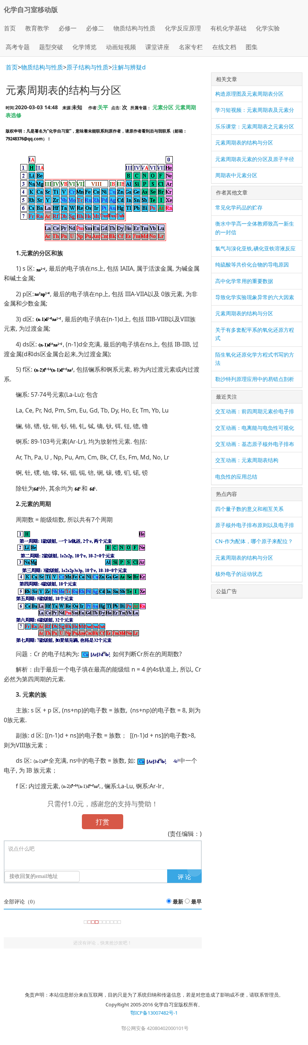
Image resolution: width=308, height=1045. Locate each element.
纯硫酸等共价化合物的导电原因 (252, 264)
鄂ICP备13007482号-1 (154, 1012)
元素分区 (163, 107)
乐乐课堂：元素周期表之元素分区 (254, 126)
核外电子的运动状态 (239, 573)
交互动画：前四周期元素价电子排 (254, 411)
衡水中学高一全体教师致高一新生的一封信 (254, 227)
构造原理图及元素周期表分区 (249, 93)
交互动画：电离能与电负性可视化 (254, 427)
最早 (196, 902)
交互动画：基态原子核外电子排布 (254, 443)
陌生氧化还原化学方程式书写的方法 (254, 358)
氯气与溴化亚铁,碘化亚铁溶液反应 (255, 248)
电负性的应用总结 (236, 476)
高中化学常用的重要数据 (244, 281)
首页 (10, 28)
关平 (103, 107)
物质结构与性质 (42, 67)
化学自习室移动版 (31, 9)
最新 (178, 902)
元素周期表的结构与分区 (244, 142)
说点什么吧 (21, 849)
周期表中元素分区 (236, 175)
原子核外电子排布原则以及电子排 (254, 525)
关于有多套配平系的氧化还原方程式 (254, 334)
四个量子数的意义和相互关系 (249, 508)
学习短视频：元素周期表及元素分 (254, 109)
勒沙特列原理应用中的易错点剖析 (254, 378)
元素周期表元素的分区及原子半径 (254, 159)
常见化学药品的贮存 (239, 207)
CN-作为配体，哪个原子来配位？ (254, 541)
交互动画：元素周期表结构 (246, 460)
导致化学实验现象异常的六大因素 (254, 297)
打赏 (102, 821)
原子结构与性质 (87, 67)
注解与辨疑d (129, 67)
